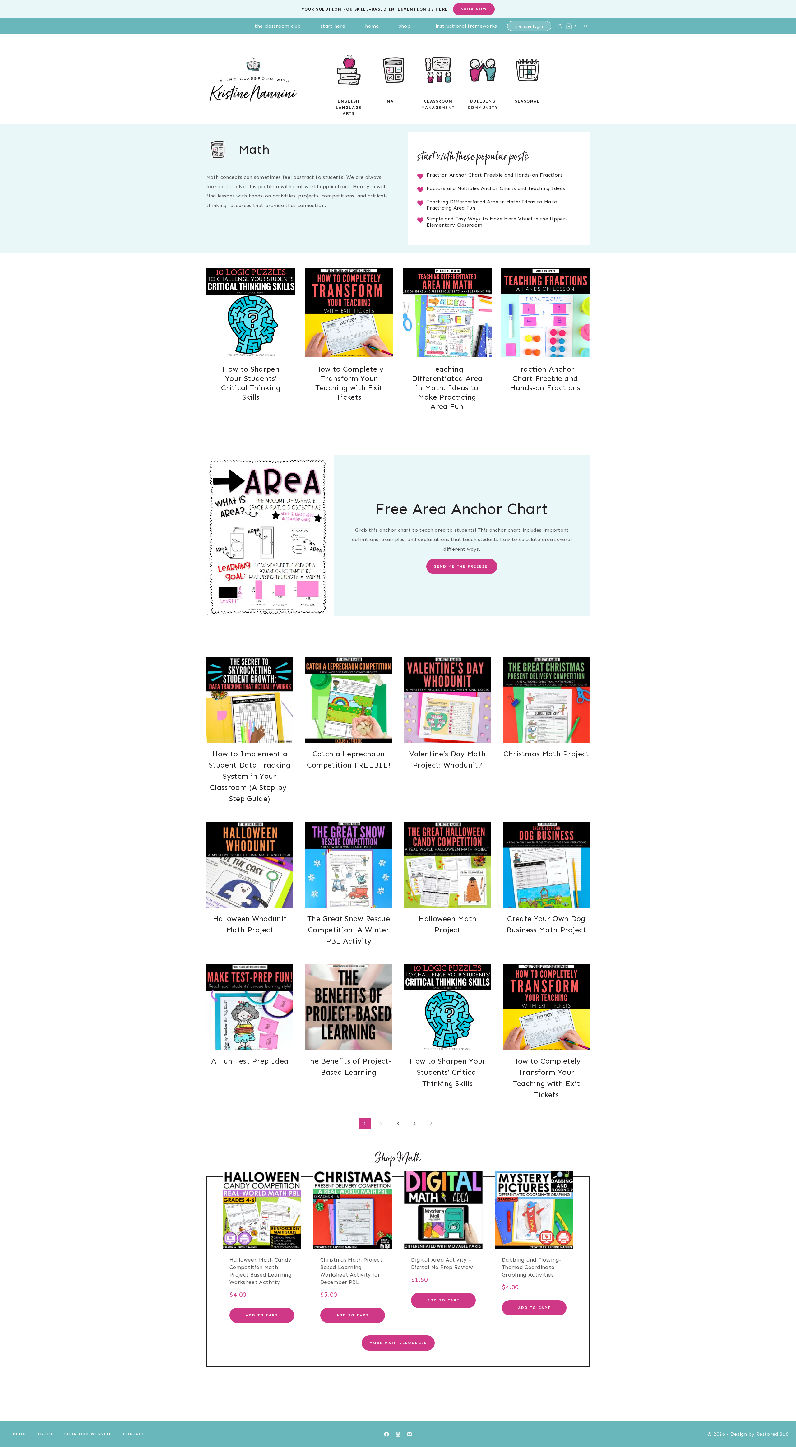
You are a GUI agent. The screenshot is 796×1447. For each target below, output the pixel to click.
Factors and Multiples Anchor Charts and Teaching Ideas (496, 188)
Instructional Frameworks (466, 26)
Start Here (333, 26)
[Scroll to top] (781, 1423)
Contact (134, 1434)
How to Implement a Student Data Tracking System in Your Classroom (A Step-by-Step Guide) (249, 776)
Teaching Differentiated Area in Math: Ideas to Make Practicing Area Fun (447, 387)
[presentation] (250, 312)
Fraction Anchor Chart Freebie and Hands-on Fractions (495, 175)
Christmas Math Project (546, 753)
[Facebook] (386, 1434)
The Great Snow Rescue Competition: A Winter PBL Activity (348, 929)
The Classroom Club (278, 26)
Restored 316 (772, 1434)
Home (372, 26)
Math (393, 101)
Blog (19, 1434)
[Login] (560, 26)
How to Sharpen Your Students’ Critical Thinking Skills (250, 382)
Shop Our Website (88, 1434)
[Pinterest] (409, 1434)
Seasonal (527, 101)
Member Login (529, 26)
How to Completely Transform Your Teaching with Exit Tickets (349, 382)
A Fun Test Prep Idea (249, 1060)
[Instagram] (398, 1434)
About (45, 1434)
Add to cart (262, 1315)
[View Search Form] (586, 26)
